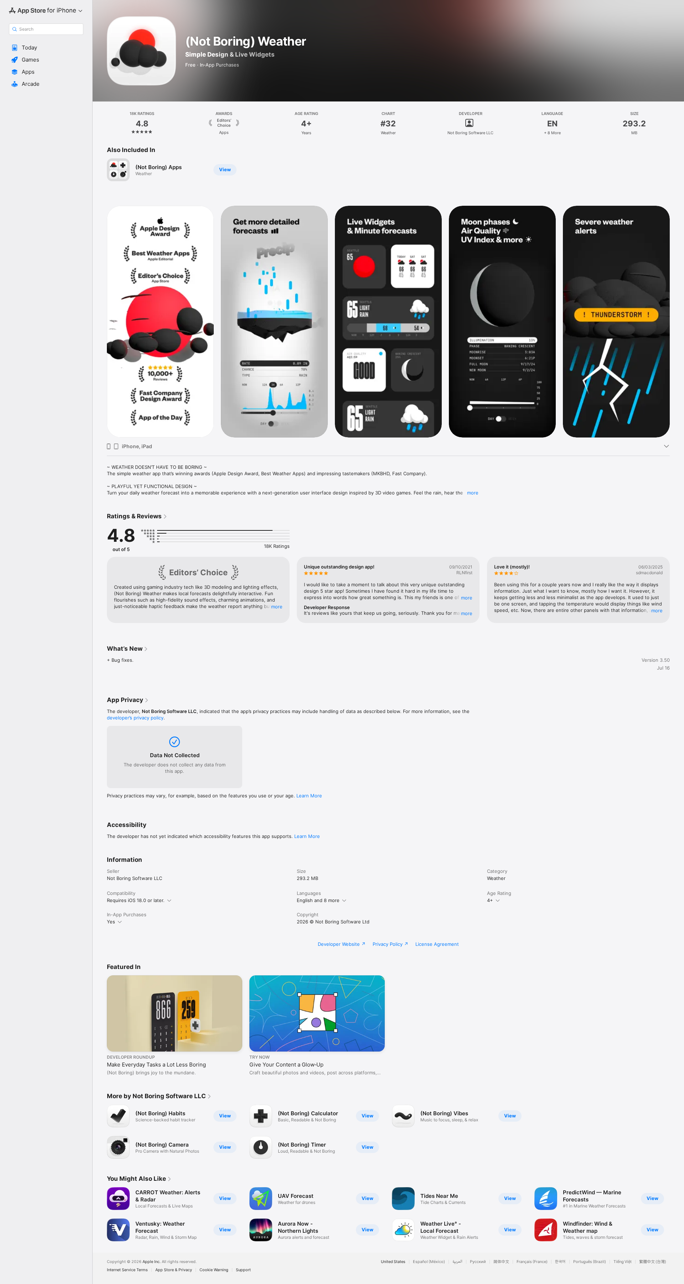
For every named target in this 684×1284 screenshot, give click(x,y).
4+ (490, 900)
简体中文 (501, 1262)
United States (393, 1262)
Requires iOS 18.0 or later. (136, 900)
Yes (111, 921)
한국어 (560, 1262)
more (472, 493)
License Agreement (437, 944)
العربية (457, 1262)
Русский (478, 1262)
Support (243, 1270)
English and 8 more (318, 900)
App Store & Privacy (173, 1270)
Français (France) (532, 1262)
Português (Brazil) (589, 1262)
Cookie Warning (214, 1270)
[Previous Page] (100, 321)
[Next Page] (677, 321)
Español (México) (429, 1262)
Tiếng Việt (622, 1262)
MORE (277, 606)
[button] (46, 47)
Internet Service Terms (127, 1270)
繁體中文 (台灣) (652, 1262)
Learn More (309, 795)
